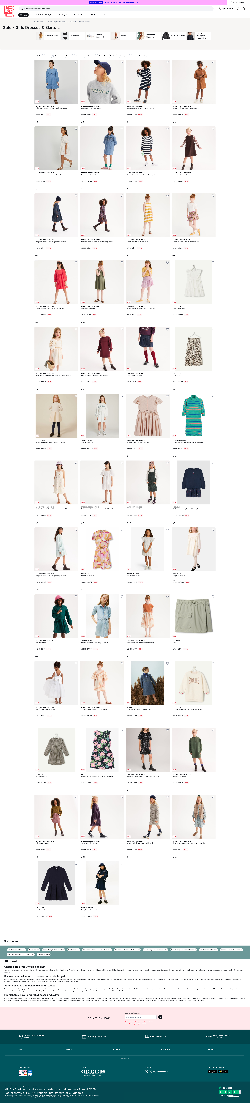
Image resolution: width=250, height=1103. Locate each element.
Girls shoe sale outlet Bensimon (231, 950)
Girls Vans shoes (73, 950)
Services (68, 1049)
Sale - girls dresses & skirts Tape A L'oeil (20, 954)
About (21, 1049)
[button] (243, 8)
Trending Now (79, 15)
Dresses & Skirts (84, 22)
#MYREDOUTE (212, 1049)
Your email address (133, 1013)
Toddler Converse (44, 954)
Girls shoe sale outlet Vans (16, 950)
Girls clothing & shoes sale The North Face (97, 950)
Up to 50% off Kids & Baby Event (43, 15)
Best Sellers (93, 15)
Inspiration (116, 1049)
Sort (38, 56)
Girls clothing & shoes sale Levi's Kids (183, 950)
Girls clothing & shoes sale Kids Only (155, 950)
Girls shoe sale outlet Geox (208, 950)
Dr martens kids (34, 950)
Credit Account (165, 1049)
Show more (125, 1058)
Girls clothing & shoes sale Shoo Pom (127, 950)
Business (105, 15)
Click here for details (31, 1086)
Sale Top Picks (64, 15)
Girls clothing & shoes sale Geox (54, 950)
